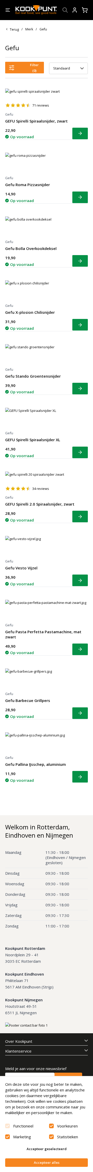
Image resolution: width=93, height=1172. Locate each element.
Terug (14, 29)
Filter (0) (34, 68)
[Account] (75, 10)
